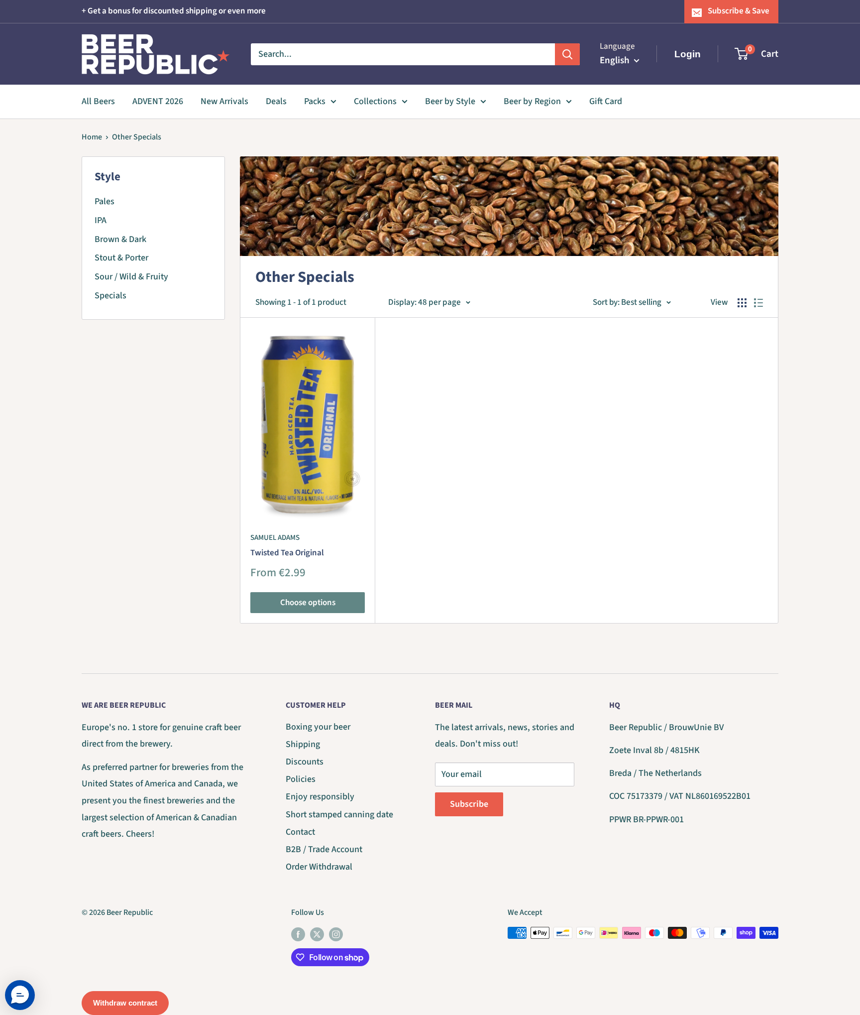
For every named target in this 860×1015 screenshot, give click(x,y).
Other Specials (136, 136)
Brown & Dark (120, 239)
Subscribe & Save (738, 11)
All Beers (98, 101)
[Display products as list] (758, 302)
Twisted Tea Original (287, 553)
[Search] (567, 54)
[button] (20, 995)
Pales (104, 201)
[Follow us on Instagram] (336, 934)
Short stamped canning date (339, 814)
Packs (314, 101)
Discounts (304, 762)
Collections (375, 101)
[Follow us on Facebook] (298, 934)
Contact (300, 832)
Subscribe (469, 804)
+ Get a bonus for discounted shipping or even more (174, 11)
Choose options (307, 603)
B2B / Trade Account (324, 849)
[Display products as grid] (742, 302)
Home (92, 136)
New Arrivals (224, 101)
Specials (110, 295)
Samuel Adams (275, 537)
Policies (301, 779)
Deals (276, 101)
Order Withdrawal (319, 867)
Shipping (303, 744)
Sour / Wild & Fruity (131, 276)
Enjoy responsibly (320, 796)
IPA (101, 220)
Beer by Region (532, 101)
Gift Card (605, 101)
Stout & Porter (121, 258)
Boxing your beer (318, 727)
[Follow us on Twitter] (317, 934)
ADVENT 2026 (157, 101)
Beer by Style (450, 101)
